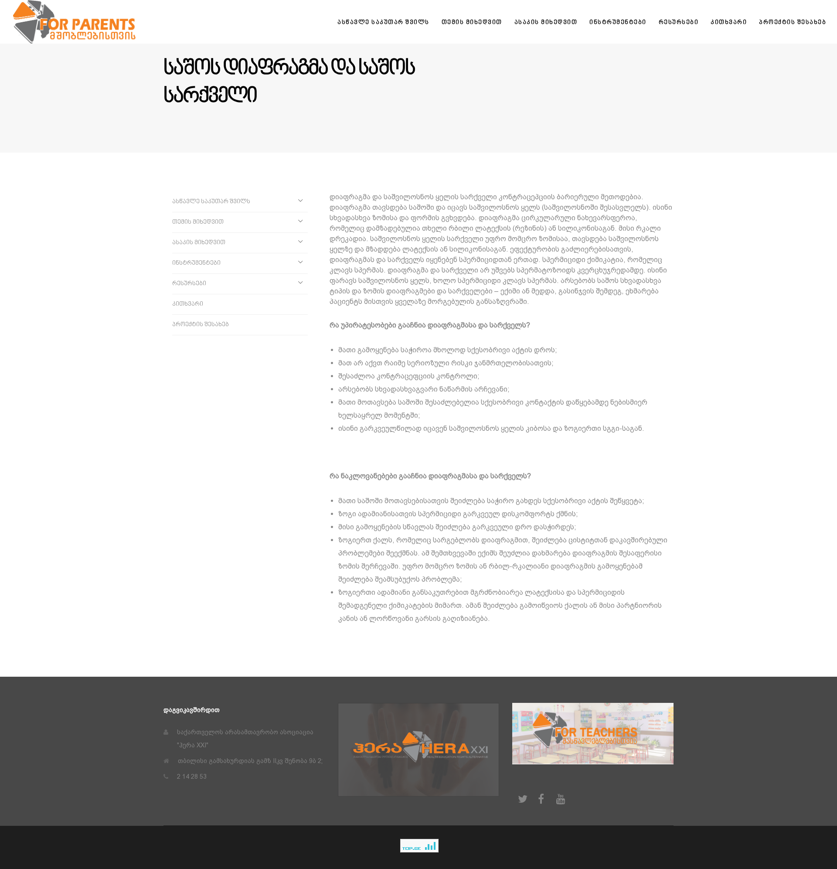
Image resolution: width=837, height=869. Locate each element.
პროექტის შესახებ (200, 324)
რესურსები (189, 283)
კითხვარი (187, 304)
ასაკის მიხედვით (198, 242)
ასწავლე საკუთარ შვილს (211, 201)
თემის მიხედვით (198, 222)
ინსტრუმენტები (196, 263)
